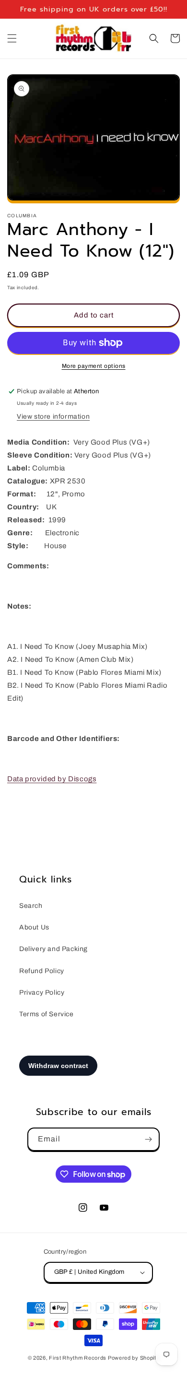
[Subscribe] (148, 1139)
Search (31, 905)
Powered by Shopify (134, 1358)
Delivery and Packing (53, 948)
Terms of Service (46, 1014)
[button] (12, 38)
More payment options (94, 366)
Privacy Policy (41, 992)
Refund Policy (41, 971)
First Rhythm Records (77, 1358)
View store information (53, 416)
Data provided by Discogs (51, 779)
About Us (34, 927)
